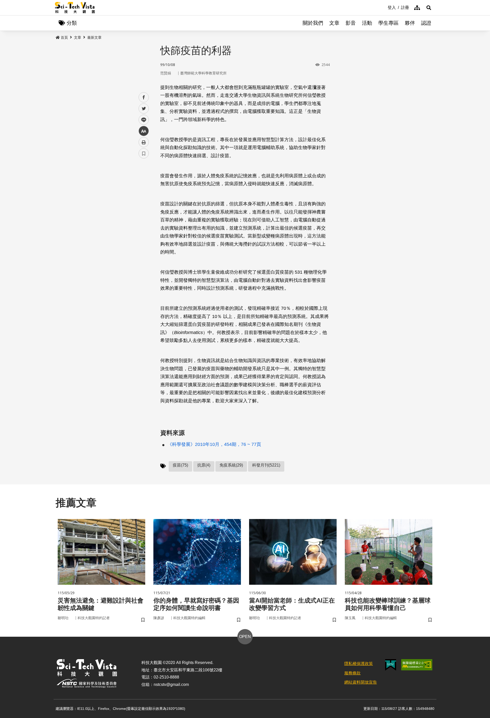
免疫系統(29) (231, 465)
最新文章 (94, 37)
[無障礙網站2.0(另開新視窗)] (416, 664)
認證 (426, 23)
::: (384, 7)
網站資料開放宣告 (360, 682)
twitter (144, 109)
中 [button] (144, 131)
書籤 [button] (144, 153)
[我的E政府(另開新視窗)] (390, 665)
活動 (367, 23)
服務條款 (352, 673)
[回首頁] (75, 7)
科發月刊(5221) (266, 465)
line (142, 120)
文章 (334, 23)
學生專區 (388, 23)
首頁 (64, 37)
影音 (351, 23)
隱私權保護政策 (358, 663)
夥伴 (410, 23)
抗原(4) (203, 465)
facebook (144, 97)
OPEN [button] (245, 636)
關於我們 (313, 23)
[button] (428, 7)
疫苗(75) (180, 465)
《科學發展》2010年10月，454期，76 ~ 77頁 (214, 444)
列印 (144, 142)
